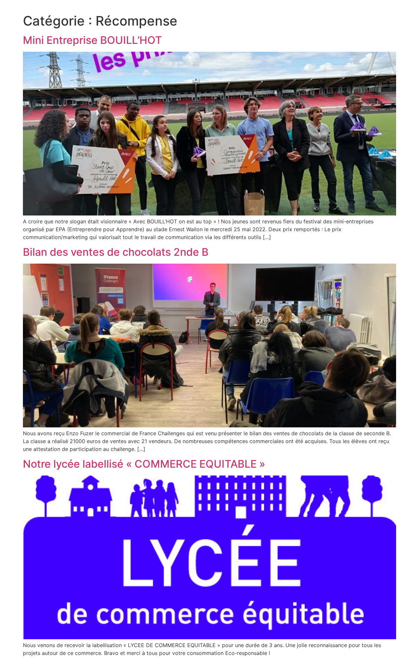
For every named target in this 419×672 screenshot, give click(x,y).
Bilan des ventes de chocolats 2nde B (116, 252)
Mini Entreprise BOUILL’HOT (92, 40)
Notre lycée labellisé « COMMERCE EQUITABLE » (144, 463)
